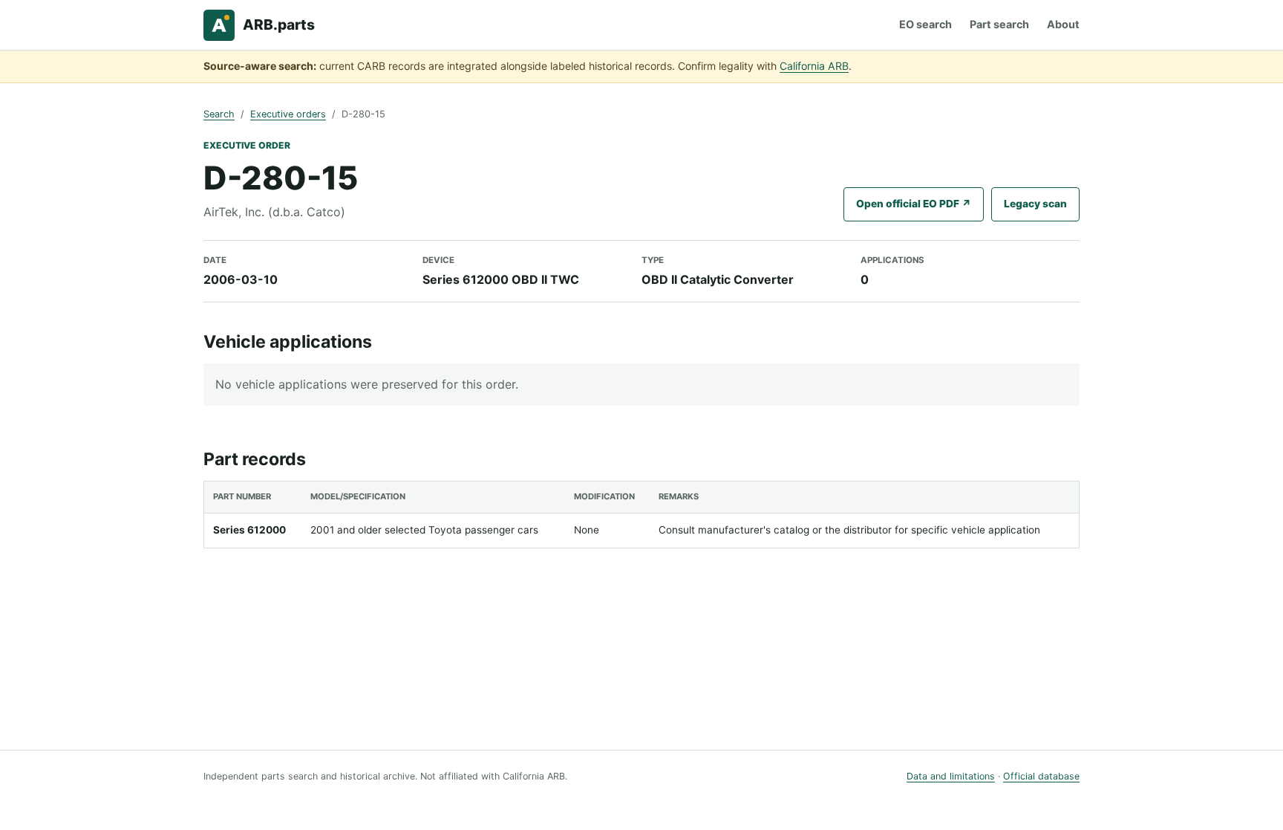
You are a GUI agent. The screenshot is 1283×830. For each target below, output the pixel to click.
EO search (925, 24)
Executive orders (288, 114)
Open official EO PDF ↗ (913, 204)
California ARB (814, 65)
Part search (999, 24)
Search (219, 114)
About (1063, 24)
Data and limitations (951, 776)
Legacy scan (1035, 204)
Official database (1041, 776)
